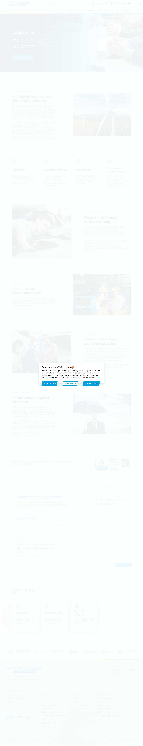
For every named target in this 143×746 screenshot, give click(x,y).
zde (98, 378)
